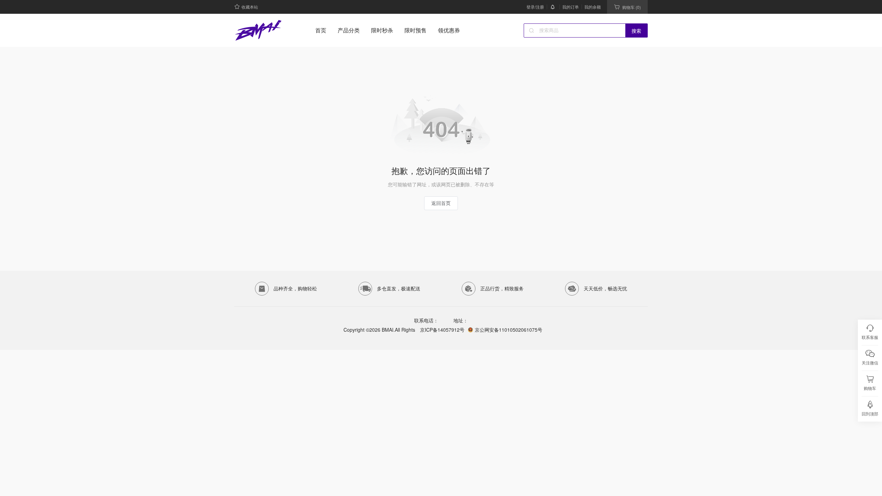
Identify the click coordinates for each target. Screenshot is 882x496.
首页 (320, 30)
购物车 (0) (631, 7)
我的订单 (570, 7)
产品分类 (349, 30)
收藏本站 (250, 7)
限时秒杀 (382, 30)
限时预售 (415, 30)
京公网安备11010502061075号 (508, 329)
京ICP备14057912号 (441, 329)
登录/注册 (535, 7)
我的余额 (592, 7)
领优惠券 (449, 30)
